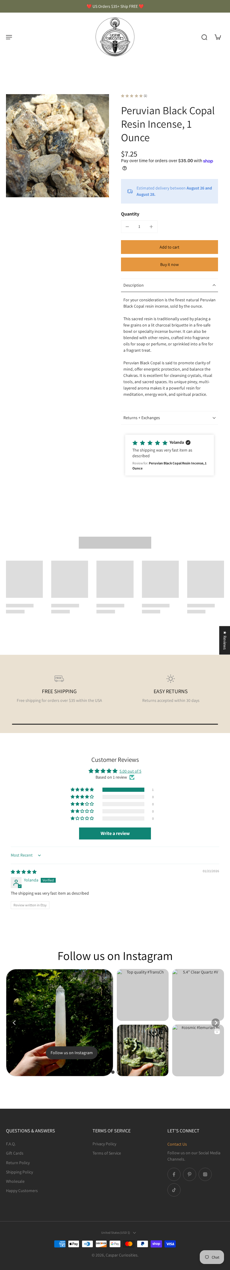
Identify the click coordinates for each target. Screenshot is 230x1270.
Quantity (130, 214)
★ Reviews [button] (225, 640)
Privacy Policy (104, 1143)
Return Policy (18, 1162)
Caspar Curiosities (121, 1255)
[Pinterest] (189, 1174)
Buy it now (169, 264)
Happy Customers (22, 1190)
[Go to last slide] (14, 1022)
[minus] (127, 226)
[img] (24, 872)
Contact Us (177, 1144)
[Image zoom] (57, 145)
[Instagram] (205, 1174)
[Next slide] (215, 1022)
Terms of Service (107, 1153)
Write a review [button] (115, 833)
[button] (169, 247)
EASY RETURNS (171, 691)
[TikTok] (174, 1190)
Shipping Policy (19, 1172)
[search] (204, 37)
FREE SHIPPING (59, 691)
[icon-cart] (217, 37)
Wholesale (15, 1181)
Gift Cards (14, 1153)
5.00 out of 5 (130, 771)
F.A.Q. (11, 1143)
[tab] (112, 1072)
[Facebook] (174, 1174)
